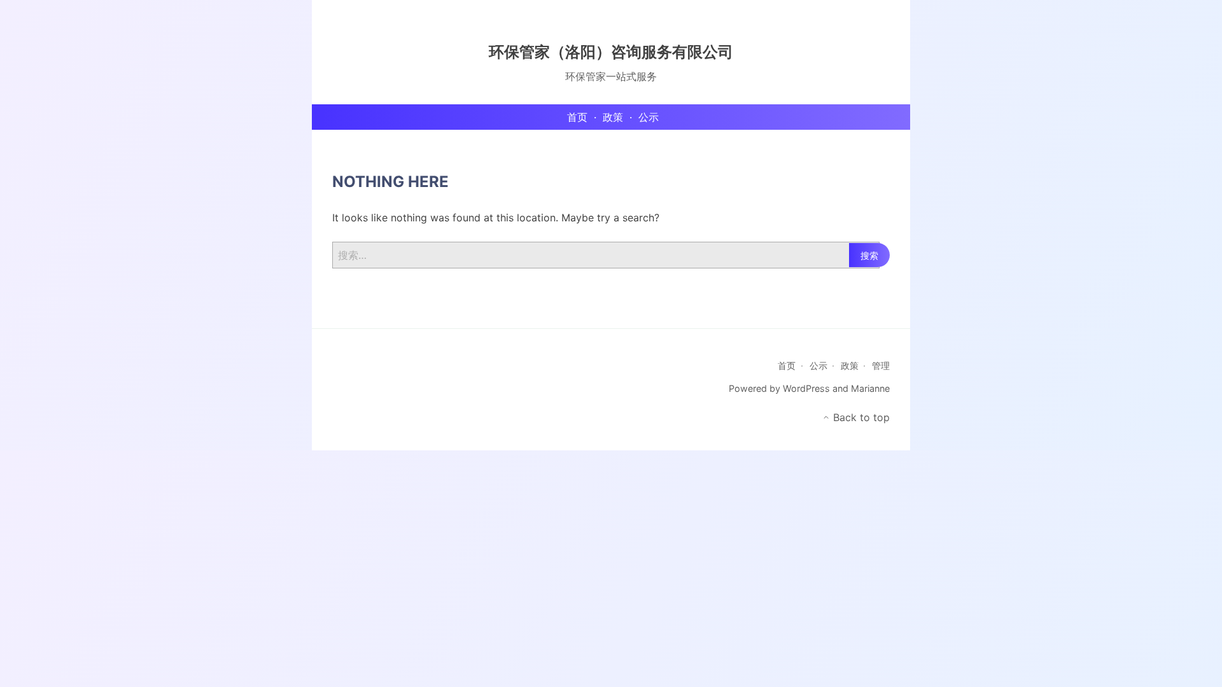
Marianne (870, 388)
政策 (850, 365)
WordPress (806, 388)
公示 (818, 365)
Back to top (860, 417)
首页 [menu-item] (577, 117)
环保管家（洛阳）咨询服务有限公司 (611, 52)
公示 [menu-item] (648, 117)
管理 (881, 365)
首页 (787, 365)
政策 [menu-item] (613, 117)
